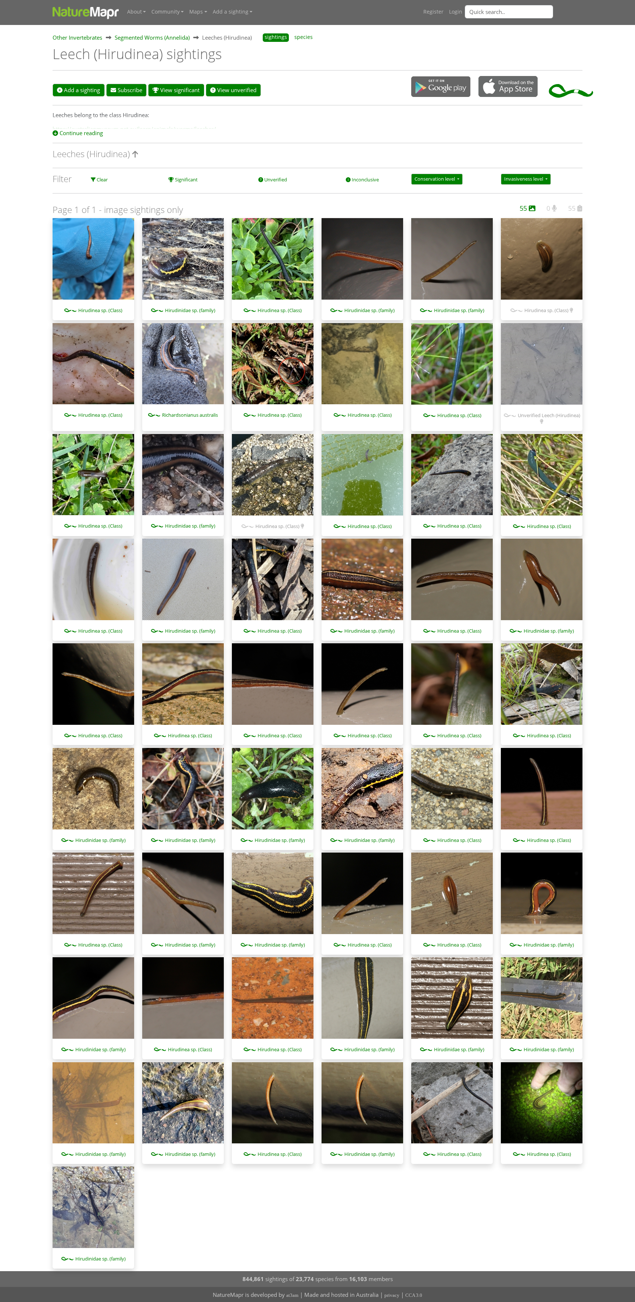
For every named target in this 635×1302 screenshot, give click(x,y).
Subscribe (129, 90)
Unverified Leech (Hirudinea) (549, 415)
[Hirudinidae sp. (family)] (183, 262)
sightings (276, 37)
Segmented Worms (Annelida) (152, 37)
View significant (179, 90)
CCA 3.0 (413, 1295)
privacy (391, 1295)
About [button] (134, 11)
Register (433, 11)
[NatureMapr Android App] (440, 87)
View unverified (236, 90)
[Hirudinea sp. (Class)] (93, 262)
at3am (292, 1295)
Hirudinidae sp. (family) (190, 310)
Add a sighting (81, 90)
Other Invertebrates (77, 37)
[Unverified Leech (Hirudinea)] (541, 367)
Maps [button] (196, 11)
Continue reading (80, 133)
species (303, 37)
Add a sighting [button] (230, 11)
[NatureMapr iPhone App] (508, 87)
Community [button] (165, 11)
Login (455, 11)
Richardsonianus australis (190, 415)
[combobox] (523, 11)
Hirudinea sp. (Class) (100, 310)
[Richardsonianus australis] (183, 367)
